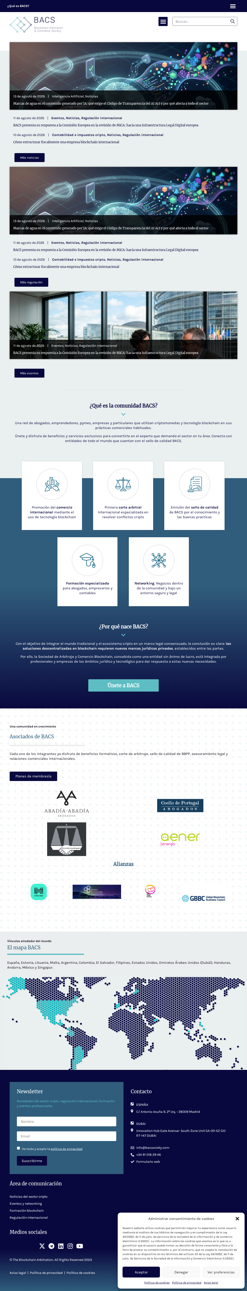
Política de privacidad (186, 1282)
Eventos (57, 118)
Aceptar (141, 1272)
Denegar (181, 1272)
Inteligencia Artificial (68, 96)
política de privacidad (66, 1149)
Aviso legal (211, 1282)
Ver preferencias (221, 1272)
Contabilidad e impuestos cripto (78, 135)
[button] (237, 1218)
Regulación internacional (101, 118)
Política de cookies (157, 1282)
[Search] (232, 21)
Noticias (91, 96)
